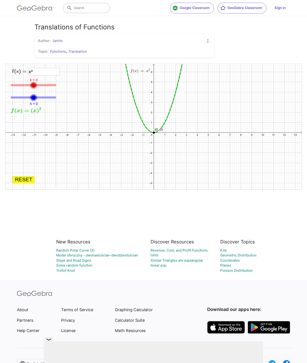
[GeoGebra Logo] (34, 8)
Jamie (57, 40)
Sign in (280, 8)
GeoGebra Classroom (244, 8)
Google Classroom (194, 8)
